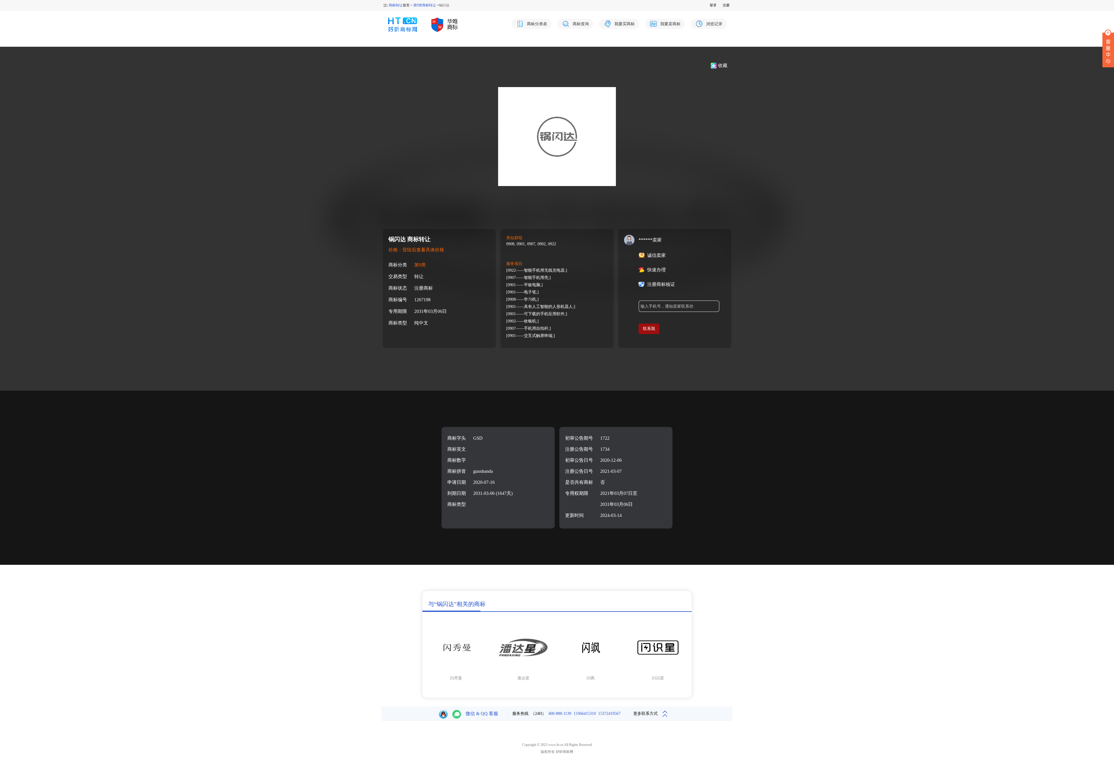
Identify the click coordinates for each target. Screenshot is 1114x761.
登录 (713, 5)
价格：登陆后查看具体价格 (416, 249)
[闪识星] (658, 670)
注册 (726, 5)
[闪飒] (590, 670)
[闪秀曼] (456, 670)
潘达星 (523, 678)
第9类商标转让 (424, 5)
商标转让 (396, 5)
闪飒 (591, 678)
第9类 (420, 264)
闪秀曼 (456, 678)
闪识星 (658, 678)
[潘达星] (523, 670)
